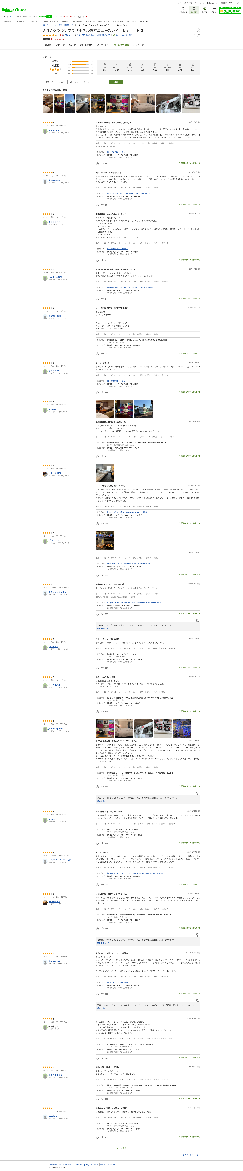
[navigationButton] (196, 102)
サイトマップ (199, 3)
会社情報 (53, 1165)
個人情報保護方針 (66, 1165)
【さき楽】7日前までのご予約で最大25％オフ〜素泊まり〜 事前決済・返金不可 (134, 603)
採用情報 (94, 1165)
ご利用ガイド (188, 3)
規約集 (103, 1165)
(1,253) (120, 45)
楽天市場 (224, 3)
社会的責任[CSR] (82, 1165)
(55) (86, 45)
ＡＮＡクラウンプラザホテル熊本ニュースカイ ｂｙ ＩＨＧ (93, 30)
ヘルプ (178, 3)
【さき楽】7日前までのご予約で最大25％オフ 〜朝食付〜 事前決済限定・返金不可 (135, 873)
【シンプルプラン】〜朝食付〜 (117, 152)
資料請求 (111, 1165)
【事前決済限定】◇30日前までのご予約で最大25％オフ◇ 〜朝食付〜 (131, 287)
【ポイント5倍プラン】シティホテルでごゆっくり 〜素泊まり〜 (128, 193)
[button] (48, 103)
